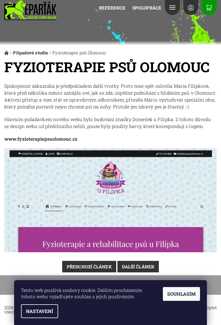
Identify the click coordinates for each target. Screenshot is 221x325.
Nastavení (39, 311)
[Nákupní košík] (209, 7)
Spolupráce (146, 8)
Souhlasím (181, 294)
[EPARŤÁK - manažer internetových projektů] (31, 10)
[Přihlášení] (190, 7)
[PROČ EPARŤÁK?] (7, 53)
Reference (112, 8)
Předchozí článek (89, 266)
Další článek (138, 266)
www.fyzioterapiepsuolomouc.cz (40, 139)
